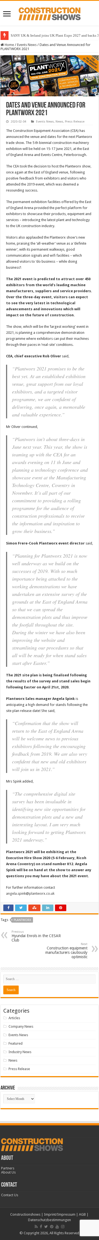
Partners (7, 1168)
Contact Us (9, 1195)
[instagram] (63, 1226)
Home (9, 45)
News (59, 121)
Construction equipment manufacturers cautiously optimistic (66, 950)
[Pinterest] (52, 1226)
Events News (27, 45)
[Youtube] (57, 1226)
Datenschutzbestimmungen (49, 1220)
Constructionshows (25, 1214)
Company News (21, 1026)
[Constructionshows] (50, 12)
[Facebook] (41, 1226)
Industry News (20, 1052)
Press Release (74, 121)
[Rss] (36, 1226)
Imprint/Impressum (59, 1214)
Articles (14, 1018)
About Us (8, 1172)
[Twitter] (46, 1226)
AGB (82, 1214)
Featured (16, 1043)
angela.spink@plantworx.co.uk (30, 893)
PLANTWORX (22, 920)
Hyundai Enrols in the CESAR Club (36, 936)
